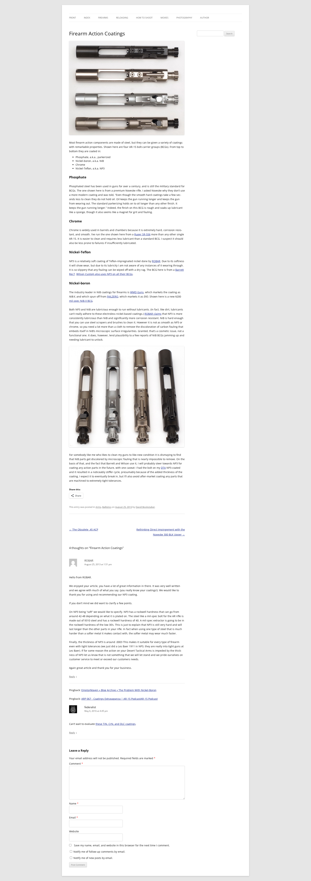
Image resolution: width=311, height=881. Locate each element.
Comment (76, 763)
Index (87, 17)
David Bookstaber (145, 507)
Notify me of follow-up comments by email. (99, 851)
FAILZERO (112, 296)
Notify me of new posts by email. (93, 858)
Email (73, 817)
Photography (184, 17)
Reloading (122, 17)
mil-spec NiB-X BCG (81, 301)
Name (73, 803)
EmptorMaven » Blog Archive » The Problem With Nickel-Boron (118, 690)
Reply (72, 676)
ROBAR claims (153, 313)
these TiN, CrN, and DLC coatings (116, 724)
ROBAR (156, 261)
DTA (163, 467)
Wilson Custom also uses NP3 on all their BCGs (104, 274)
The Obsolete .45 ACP (83, 529)
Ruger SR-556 (142, 234)
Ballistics (106, 507)
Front (72, 17)
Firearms (103, 17)
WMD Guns (137, 292)
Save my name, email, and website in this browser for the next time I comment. (122, 845)
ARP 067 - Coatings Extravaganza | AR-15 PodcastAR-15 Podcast (119, 698)
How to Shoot (144, 17)
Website (74, 831)
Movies (164, 17)
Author (204, 17)
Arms (98, 507)
